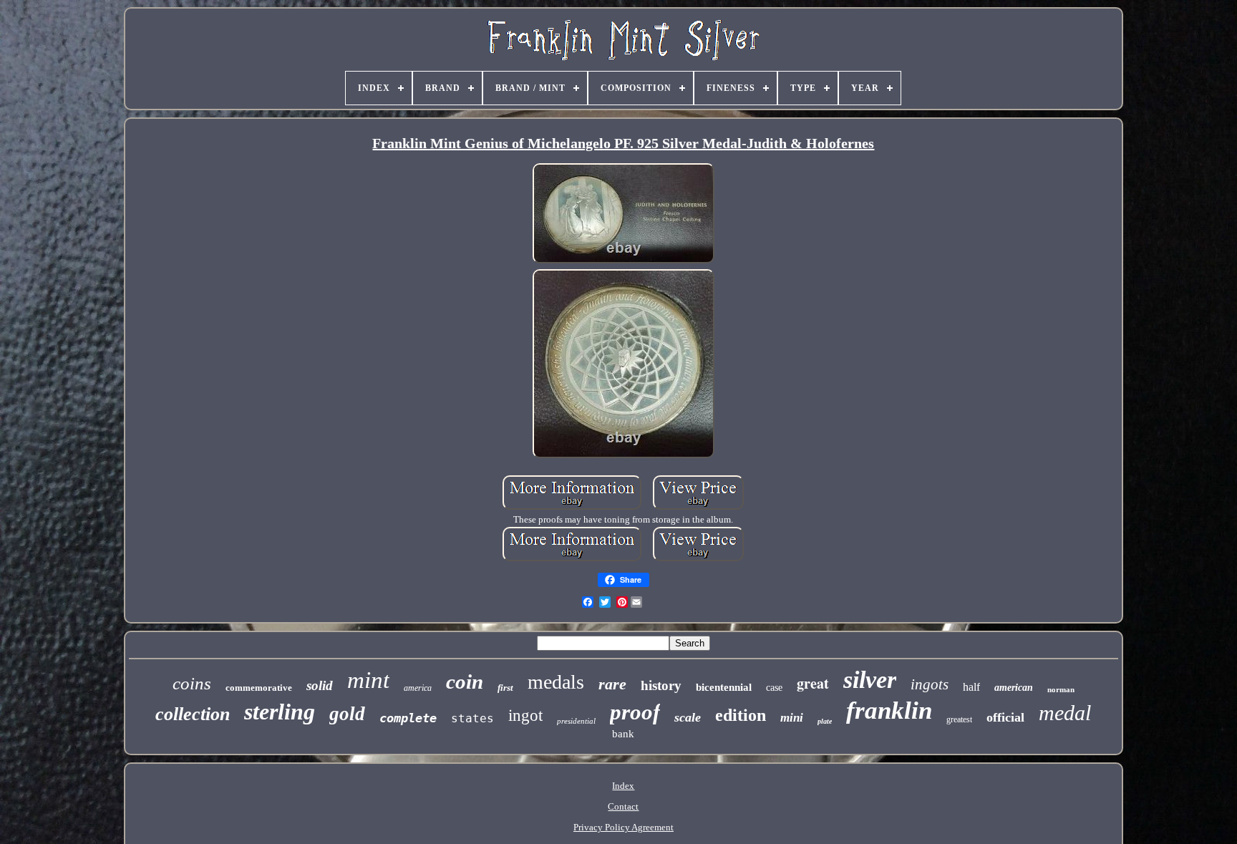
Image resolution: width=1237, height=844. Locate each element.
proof (635, 711)
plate (825, 721)
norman (1061, 689)
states (472, 718)
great (813, 683)
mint (368, 680)
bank (623, 733)
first (505, 687)
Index (623, 785)
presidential (576, 721)
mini (791, 717)
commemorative (258, 687)
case (774, 687)
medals (556, 682)
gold (347, 713)
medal (1065, 712)
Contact (623, 806)
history (661, 685)
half (971, 687)
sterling (279, 711)
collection (192, 714)
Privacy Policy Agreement (623, 827)
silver (869, 679)
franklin (889, 710)
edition (740, 715)
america (418, 688)
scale (687, 717)
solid (319, 685)
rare (612, 684)
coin (464, 681)
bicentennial (724, 687)
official (1005, 717)
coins (192, 683)
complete (408, 718)
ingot (525, 715)
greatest (959, 719)
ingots (930, 684)
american (1013, 687)
